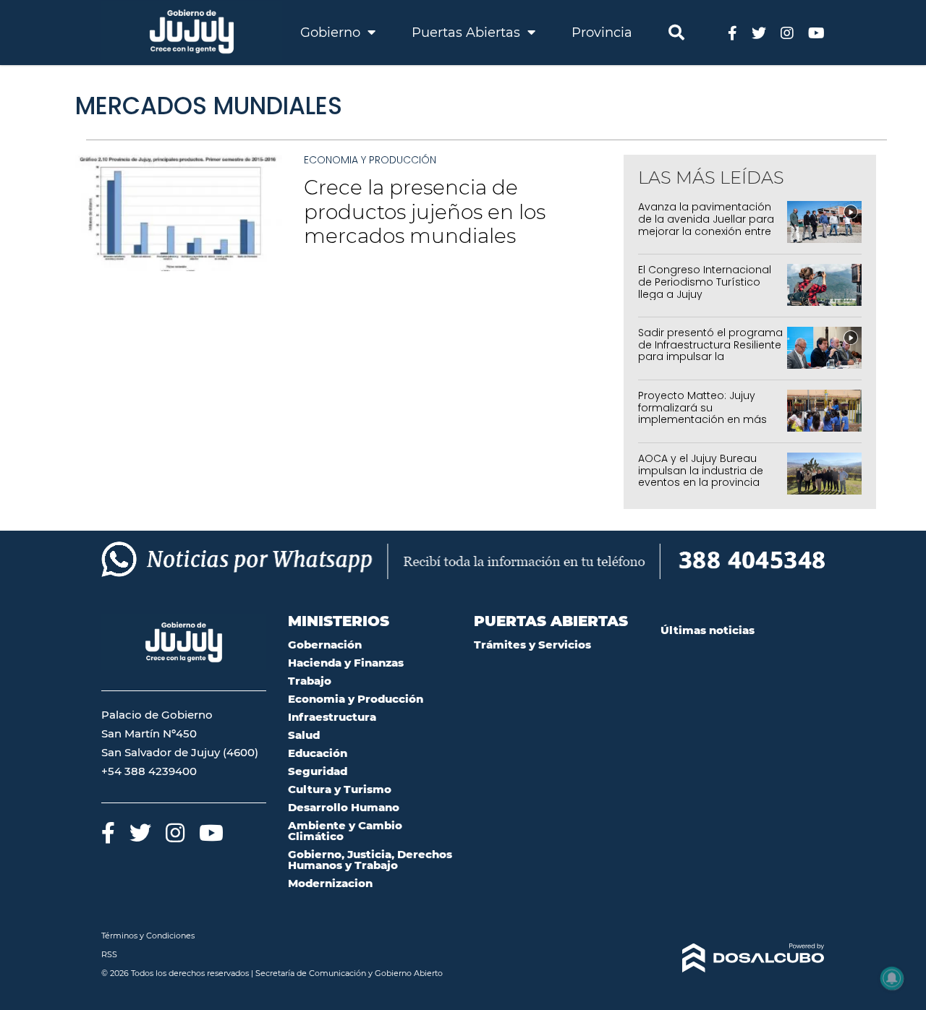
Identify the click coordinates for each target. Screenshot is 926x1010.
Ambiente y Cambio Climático (345, 830)
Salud (304, 735)
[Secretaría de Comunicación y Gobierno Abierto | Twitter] (759, 32)
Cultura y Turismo (339, 789)
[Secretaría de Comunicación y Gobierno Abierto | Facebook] (732, 32)
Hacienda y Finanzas (346, 662)
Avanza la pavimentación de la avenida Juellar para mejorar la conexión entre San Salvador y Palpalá (706, 225)
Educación (317, 753)
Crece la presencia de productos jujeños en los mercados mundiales (424, 211)
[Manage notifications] (892, 978)
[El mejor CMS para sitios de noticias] (742, 957)
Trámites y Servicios (532, 644)
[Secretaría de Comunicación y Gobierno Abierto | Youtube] (816, 32)
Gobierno (332, 32)
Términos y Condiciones (148, 935)
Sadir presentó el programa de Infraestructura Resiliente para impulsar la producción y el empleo (710, 350)
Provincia (602, 32)
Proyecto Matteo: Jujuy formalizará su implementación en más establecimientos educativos (702, 419)
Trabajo (309, 681)
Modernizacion (330, 883)
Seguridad (317, 771)
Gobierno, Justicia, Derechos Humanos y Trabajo (370, 859)
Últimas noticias (707, 630)
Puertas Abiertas (468, 32)
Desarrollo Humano (343, 807)
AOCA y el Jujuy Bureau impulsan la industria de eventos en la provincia (700, 470)
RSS (109, 954)
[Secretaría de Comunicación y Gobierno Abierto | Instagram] (787, 32)
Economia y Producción (370, 160)
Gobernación (325, 644)
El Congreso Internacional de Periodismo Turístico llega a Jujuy (704, 281)
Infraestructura (332, 717)
